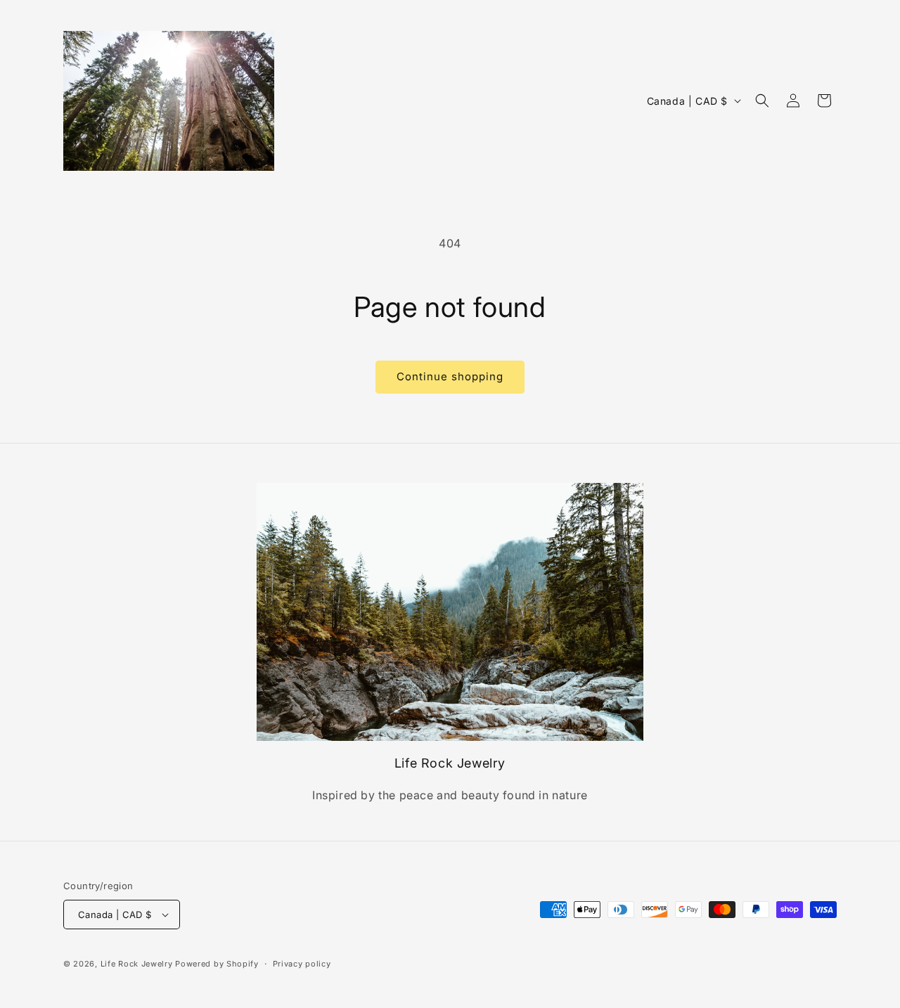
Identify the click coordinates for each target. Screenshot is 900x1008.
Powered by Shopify (217, 964)
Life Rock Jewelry (137, 964)
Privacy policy (302, 964)
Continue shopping (450, 376)
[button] (762, 100)
